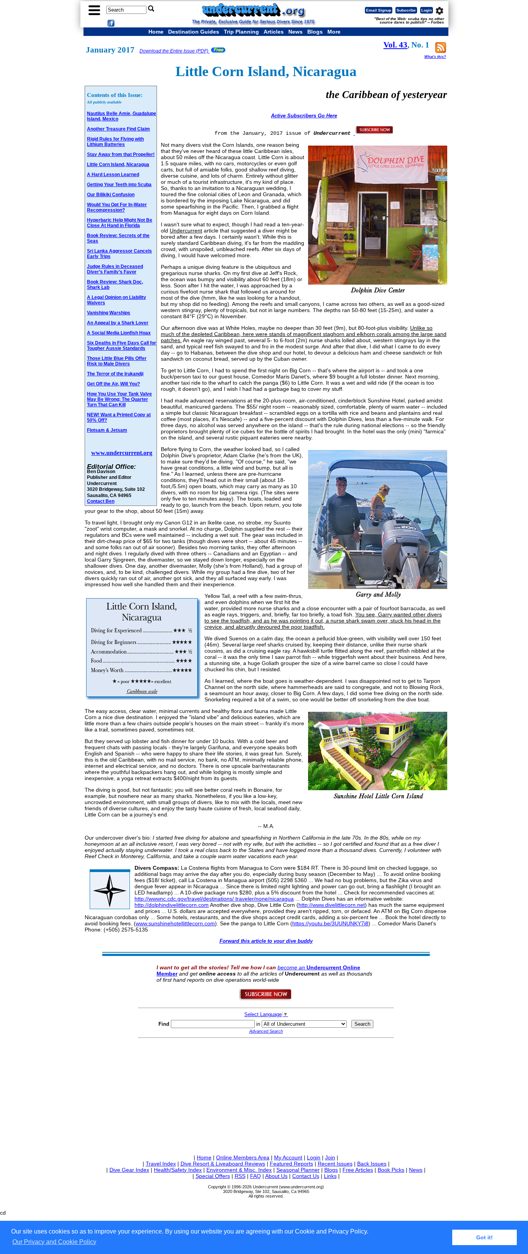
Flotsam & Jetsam (107, 430)
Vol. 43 (395, 44)
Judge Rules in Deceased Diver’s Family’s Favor (115, 269)
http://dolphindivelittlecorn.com (172, 905)
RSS (240, 1176)
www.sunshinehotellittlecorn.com (175, 923)
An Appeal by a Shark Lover (117, 323)
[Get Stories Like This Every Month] (374, 133)
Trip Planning (241, 32)
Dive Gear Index (129, 1170)
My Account (288, 1157)
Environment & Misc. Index (239, 1170)
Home (156, 32)
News (295, 32)
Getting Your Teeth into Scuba (119, 184)
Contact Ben (100, 501)
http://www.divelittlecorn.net (331, 905)
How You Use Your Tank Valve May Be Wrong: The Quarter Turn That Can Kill (119, 399)
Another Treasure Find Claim (118, 129)
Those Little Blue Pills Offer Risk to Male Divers (116, 361)
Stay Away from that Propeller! (121, 154)
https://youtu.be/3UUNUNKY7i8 (330, 923)
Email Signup (378, 10)
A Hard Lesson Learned (113, 174)
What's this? (435, 57)
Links (330, 1176)
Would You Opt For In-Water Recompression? (117, 207)
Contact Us (305, 1176)
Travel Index (161, 1164)
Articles (274, 32)
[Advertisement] (265, 1095)
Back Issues (372, 1164)
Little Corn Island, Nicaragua (118, 164)
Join (330, 1157)
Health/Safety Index (178, 1170)
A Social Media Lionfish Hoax (119, 333)
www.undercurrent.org (121, 453)
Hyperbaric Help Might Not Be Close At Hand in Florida (119, 222)
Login (426, 10)
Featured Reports (291, 1164)
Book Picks (391, 1170)
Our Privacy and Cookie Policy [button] (54, 1242)
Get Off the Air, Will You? (113, 384)
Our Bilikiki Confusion (111, 194)
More (334, 32)
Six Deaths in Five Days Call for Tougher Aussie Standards (121, 345)
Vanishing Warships (108, 313)
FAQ (255, 1176)
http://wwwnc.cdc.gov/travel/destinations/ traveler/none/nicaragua (214, 899)
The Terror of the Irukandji (115, 374)
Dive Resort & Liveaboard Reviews (223, 1164)
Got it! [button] (484, 1237)
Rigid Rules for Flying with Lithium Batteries (115, 141)
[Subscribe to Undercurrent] (266, 999)
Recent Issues (335, 1164)
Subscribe (406, 10)
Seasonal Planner (298, 1170)
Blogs (315, 32)
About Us (276, 1176)
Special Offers (213, 1176)
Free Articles (357, 1170)
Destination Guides (193, 32)
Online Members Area (242, 1157)
